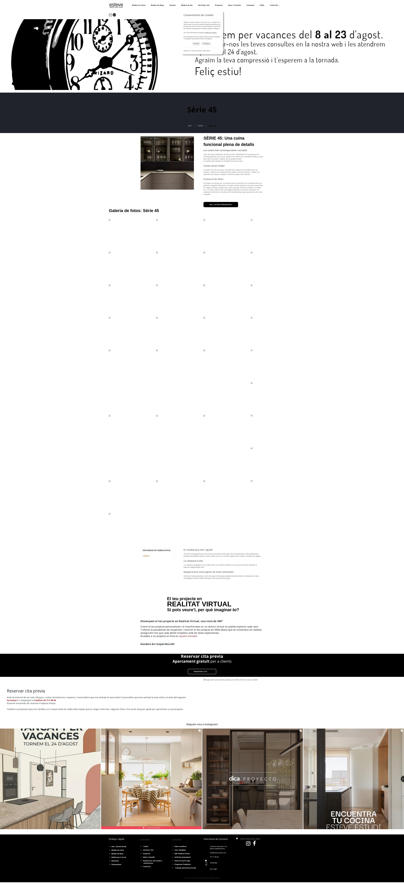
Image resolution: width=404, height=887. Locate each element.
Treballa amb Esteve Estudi (185, 868)
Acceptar (196, 43)
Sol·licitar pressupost (220, 204)
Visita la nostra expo (182, 861)
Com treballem (180, 850)
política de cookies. (211, 32)
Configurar (206, 43)
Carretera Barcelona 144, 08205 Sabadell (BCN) (218, 847)
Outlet (145, 846)
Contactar (250, 5)
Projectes (219, 5)
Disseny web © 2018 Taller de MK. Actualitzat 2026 (202, 878)
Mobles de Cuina (139, 5)
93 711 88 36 (214, 857)
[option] (167, 163)
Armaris (172, 5)
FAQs (262, 5)
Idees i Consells (234, 5)
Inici (190, 126)
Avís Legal (213, 869)
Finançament (116, 864)
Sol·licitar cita (204, 5)
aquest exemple (188, 636)
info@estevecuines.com (218, 853)
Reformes (115, 861)
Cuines (200, 126)
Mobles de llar (187, 5)
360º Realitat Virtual (182, 854)
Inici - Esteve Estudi (118, 846)
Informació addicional (157, 550)
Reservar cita (200, 671)
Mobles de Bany (157, 5)
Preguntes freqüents (183, 864)
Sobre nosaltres (181, 846)
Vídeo (146, 556)
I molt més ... (275, 5)
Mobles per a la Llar (118, 857)
